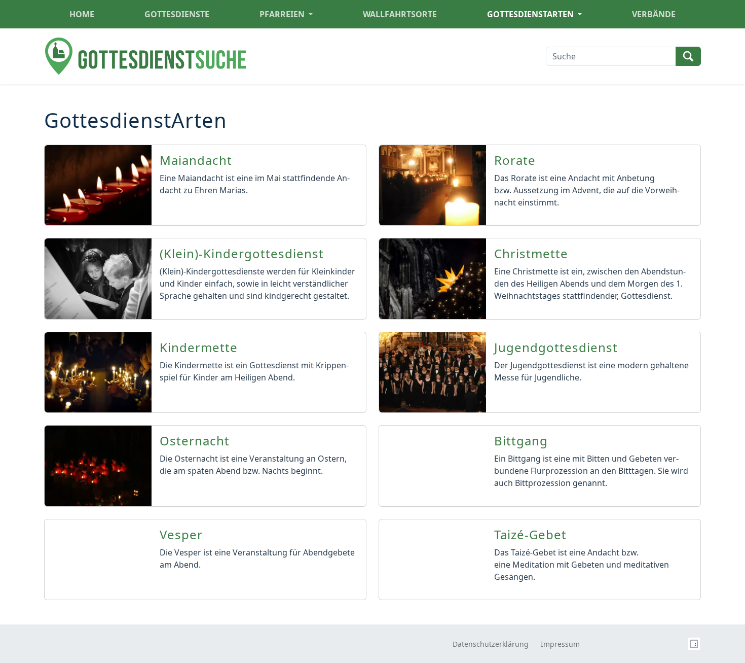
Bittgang (521, 441)
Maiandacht (196, 160)
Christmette (531, 254)
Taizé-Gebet (530, 535)
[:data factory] (694, 643)
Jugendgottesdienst (556, 347)
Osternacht (195, 441)
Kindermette (199, 347)
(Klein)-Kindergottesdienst (242, 254)
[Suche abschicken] (688, 56)
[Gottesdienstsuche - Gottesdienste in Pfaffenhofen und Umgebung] (145, 56)
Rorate (515, 160)
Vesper (181, 535)
